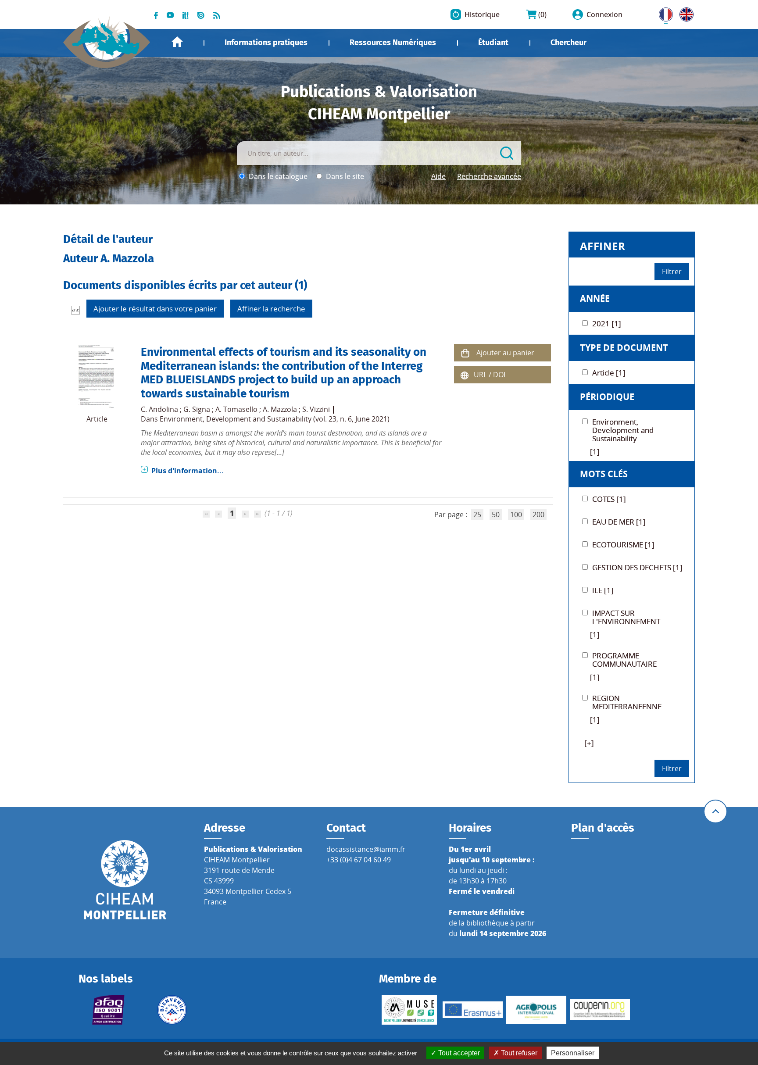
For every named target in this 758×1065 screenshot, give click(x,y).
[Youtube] (170, 14)
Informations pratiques (266, 42)
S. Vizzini (316, 409)
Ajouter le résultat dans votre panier (155, 309)
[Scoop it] (185, 14)
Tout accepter (458, 1053)
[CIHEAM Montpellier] (125, 879)
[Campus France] (172, 1010)
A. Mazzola (280, 409)
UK (684, 13)
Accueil (177, 41)
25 (477, 514)
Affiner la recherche (271, 309)
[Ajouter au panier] (465, 353)
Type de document (624, 348)
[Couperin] (600, 1009)
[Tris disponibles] (75, 309)
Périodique (607, 397)
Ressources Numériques (393, 42)
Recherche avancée (489, 176)
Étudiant (493, 42)
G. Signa (196, 409)
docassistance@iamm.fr (365, 849)
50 (496, 514)
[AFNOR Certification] (109, 1010)
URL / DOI (489, 374)
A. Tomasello (236, 409)
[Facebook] (156, 14)
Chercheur (568, 42)
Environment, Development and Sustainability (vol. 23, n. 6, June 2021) (275, 419)
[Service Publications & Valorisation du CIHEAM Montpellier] (106, 38)
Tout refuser (518, 1053)
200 (538, 514)
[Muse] (409, 1010)
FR (663, 13)
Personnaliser (572, 1053)
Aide (438, 176)
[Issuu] (200, 14)
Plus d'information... (187, 470)
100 (516, 514)
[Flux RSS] (216, 14)
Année (595, 298)
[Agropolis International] (536, 1010)
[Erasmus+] (473, 1009)
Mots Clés (604, 474)
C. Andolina (159, 409)
